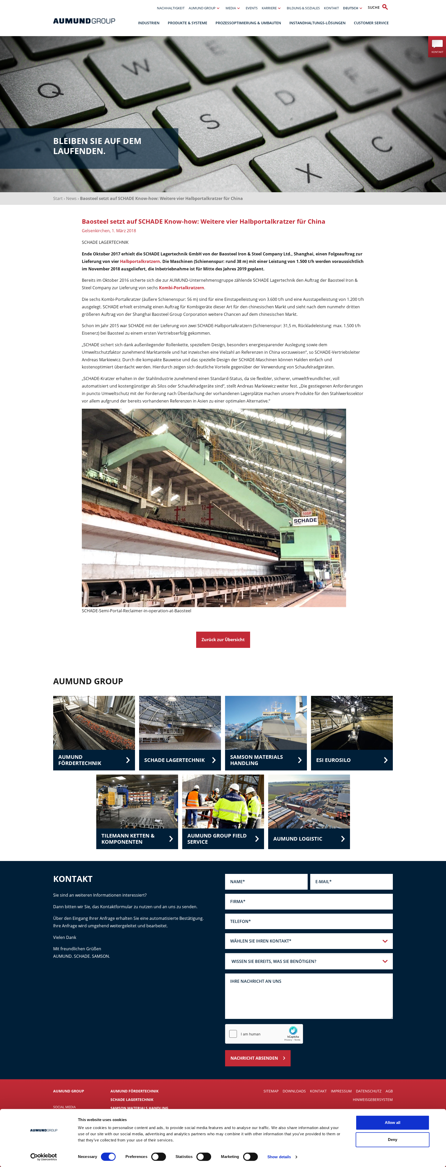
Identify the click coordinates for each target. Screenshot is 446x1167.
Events (252, 8)
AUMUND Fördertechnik (134, 1091)
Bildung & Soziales (303, 8)
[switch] (158, 1157)
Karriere (269, 8)
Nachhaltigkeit (171, 8)
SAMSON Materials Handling (139, 1108)
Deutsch (350, 8)
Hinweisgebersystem (373, 1099)
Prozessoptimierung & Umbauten (248, 22)
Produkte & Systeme (187, 22)
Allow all (392, 1122)
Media (231, 8)
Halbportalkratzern (140, 261)
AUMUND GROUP (202, 8)
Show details (279, 1157)
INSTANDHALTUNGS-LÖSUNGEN (317, 22)
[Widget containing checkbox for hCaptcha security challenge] (264, 1034)
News (71, 198)
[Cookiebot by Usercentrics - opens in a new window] (43, 1157)
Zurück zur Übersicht (223, 639)
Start (58, 198)
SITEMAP (271, 1091)
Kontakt (331, 8)
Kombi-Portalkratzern (181, 288)
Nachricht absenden (254, 1058)
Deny (392, 1139)
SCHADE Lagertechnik (131, 1099)
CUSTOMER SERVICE (371, 22)
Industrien (149, 22)
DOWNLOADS (294, 1091)
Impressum (341, 1091)
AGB (389, 1091)
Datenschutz (368, 1091)
